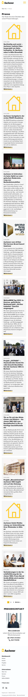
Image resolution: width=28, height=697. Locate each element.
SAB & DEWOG (5, 678)
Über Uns (4, 8)
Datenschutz (12, 692)
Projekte (4, 663)
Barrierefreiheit (21, 695)
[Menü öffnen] (24, 2)
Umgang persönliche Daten (9, 695)
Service (4, 665)
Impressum (5, 692)
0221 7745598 (15, 640)
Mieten (3, 658)
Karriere (4, 674)
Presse (3, 676)
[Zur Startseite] (8, 2)
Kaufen (4, 660)
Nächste (17, 602)
